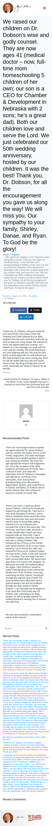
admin (34, 296)
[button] (44, 8)
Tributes (10, 298)
